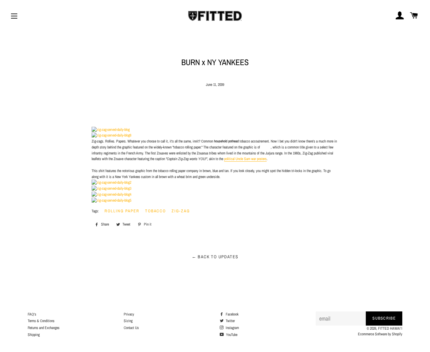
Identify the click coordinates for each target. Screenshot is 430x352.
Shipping (34, 334)
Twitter (230, 320)
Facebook (232, 314)
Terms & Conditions (41, 320)
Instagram (232, 327)
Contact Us (131, 327)
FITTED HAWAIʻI (390, 328)
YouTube (231, 334)
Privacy (129, 314)
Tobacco (155, 211)
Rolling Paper (122, 211)
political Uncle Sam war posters (245, 158)
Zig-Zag (181, 211)
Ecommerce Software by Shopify (380, 334)
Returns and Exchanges (43, 327)
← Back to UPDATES (215, 257)
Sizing (128, 320)
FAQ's (32, 314)
